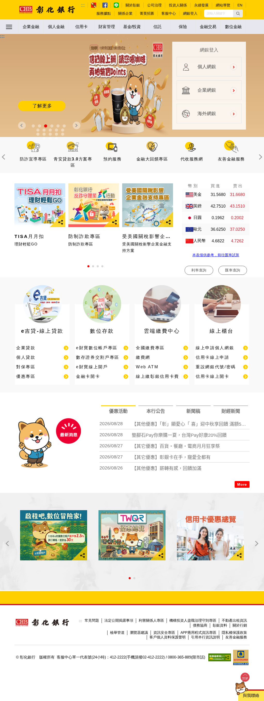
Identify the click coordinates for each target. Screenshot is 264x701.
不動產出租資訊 (234, 620)
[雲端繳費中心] (162, 324)
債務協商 (200, 625)
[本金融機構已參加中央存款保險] (241, 657)
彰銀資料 (220, 625)
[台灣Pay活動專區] (132, 535)
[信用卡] (210, 535)
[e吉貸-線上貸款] (42, 324)
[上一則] (22, 125)
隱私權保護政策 (234, 632)
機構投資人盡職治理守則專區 (192, 620)
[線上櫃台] (222, 324)
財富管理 (106, 26)
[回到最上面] (245, 677)
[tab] (118, 411)
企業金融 (31, 26)
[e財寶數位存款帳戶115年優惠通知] (53, 535)
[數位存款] (102, 324)
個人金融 (56, 26)
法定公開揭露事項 (118, 620)
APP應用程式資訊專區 (198, 632)
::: (83, 5)
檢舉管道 (117, 632)
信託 (157, 26)
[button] (238, 13)
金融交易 (208, 26)
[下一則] (76, 125)
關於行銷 (240, 625)
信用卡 (81, 26)
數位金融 (233, 26)
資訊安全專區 (164, 632)
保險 (183, 26)
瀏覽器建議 (139, 632)
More (242, 484)
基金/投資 (132, 26)
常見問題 (92, 620)
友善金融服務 (236, 637)
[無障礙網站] (219, 657)
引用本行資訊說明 (205, 637)
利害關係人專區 (151, 620)
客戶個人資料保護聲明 (168, 637)
